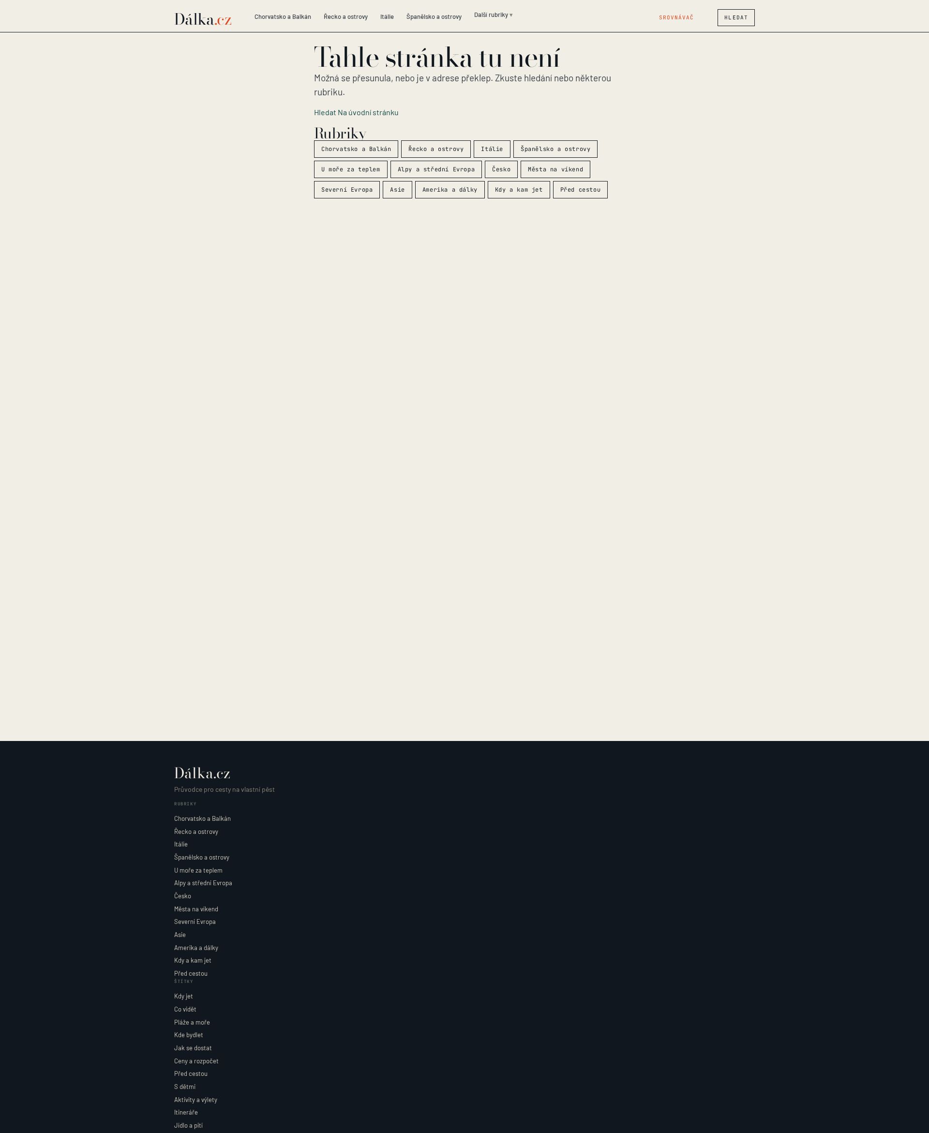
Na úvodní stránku (368, 112)
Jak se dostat (193, 1048)
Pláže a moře (192, 1022)
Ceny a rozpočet (196, 1061)
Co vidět (185, 1009)
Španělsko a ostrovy (434, 16)
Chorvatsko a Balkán (283, 16)
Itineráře (186, 1112)
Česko (501, 169)
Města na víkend (555, 169)
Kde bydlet (188, 1035)
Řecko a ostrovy (346, 16)
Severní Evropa (347, 190)
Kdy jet (183, 996)
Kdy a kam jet (519, 190)
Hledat (736, 17)
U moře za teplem (350, 169)
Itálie (387, 16)
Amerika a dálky (450, 190)
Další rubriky (491, 14)
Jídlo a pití (188, 1125)
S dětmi (184, 1086)
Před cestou (580, 190)
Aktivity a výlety (195, 1099)
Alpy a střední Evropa (436, 169)
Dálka (202, 19)
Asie (397, 190)
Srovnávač (676, 17)
